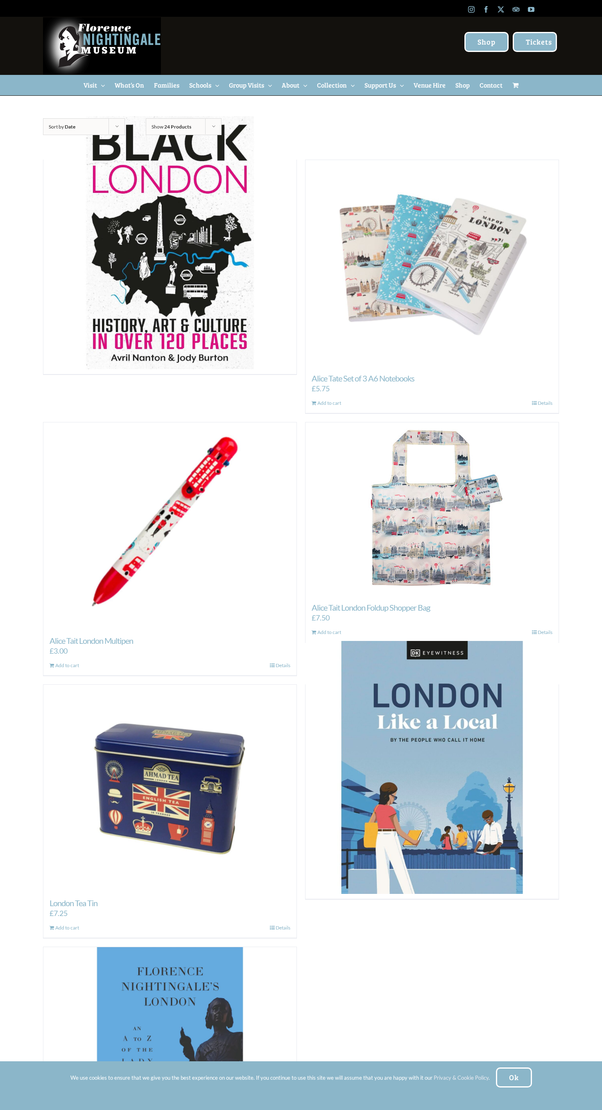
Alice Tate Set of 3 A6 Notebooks (363, 378)
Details (545, 403)
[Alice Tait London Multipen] (169, 524)
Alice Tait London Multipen (91, 640)
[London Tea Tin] (169, 787)
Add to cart (329, 403)
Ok (514, 1077)
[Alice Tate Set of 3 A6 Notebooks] (432, 262)
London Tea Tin (73, 903)
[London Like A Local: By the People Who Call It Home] (432, 768)
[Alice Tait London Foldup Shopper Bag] (432, 508)
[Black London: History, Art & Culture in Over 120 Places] (169, 243)
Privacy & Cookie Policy (461, 1077)
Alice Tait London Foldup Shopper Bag (371, 607)
